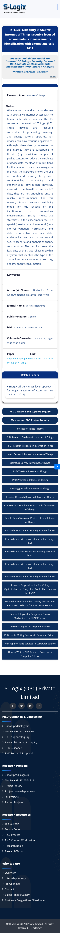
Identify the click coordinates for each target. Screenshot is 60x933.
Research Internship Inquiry (21, 742)
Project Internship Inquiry (20, 791)
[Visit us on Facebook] (13, 706)
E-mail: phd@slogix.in (17, 726)
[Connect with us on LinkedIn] (30, 706)
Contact (9, 889)
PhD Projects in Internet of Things (30, 479)
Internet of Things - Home (30, 428)
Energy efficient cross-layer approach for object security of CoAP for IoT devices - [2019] (30, 390)
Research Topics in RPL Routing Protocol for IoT (30, 530)
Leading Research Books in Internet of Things (30, 496)
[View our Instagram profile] (39, 706)
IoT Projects (12, 797)
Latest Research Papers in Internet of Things (30, 454)
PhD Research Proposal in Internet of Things (30, 445)
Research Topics (14, 851)
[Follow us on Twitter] (21, 706)
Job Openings (12, 883)
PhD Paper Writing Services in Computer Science (30, 643)
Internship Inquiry (15, 878)
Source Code (12, 829)
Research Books (14, 845)
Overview (10, 872)
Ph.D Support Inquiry (17, 737)
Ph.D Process (12, 835)
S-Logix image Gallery (17, 894)
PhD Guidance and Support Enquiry (30, 411)
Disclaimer (35, 927)
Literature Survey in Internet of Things (30, 462)
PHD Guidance (13, 748)
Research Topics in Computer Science (30, 626)
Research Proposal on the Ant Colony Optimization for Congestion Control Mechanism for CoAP (30, 588)
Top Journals (12, 824)
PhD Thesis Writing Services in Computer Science (30, 635)
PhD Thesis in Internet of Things (30, 471)
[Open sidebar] (57, 466)
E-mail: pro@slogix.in (17, 775)
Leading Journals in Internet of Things (30, 488)
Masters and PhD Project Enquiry (30, 420)
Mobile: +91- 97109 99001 (19, 731)
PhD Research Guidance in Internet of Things (30, 437)
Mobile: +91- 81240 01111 (19, 780)
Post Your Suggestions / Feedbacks (25, 900)
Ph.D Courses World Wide (20, 840)
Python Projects (14, 802)
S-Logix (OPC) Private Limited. (28, 923)
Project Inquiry (13, 786)
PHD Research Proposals (19, 753)
